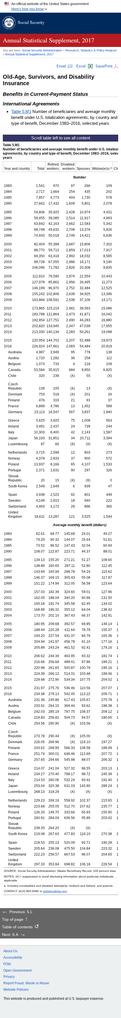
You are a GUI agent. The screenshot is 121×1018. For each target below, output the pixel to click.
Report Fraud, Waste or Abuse (26, 983)
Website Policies (16, 990)
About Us (10, 951)
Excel (81, 66)
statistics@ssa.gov (55, 891)
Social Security (31, 22)
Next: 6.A (10, 935)
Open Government (17, 970)
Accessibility (12, 958)
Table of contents (17, 927)
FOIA (7, 964)
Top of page (12, 920)
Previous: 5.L (21, 912)
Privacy (9, 977)
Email (61, 66)
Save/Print (104, 66)
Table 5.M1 (21, 111)
